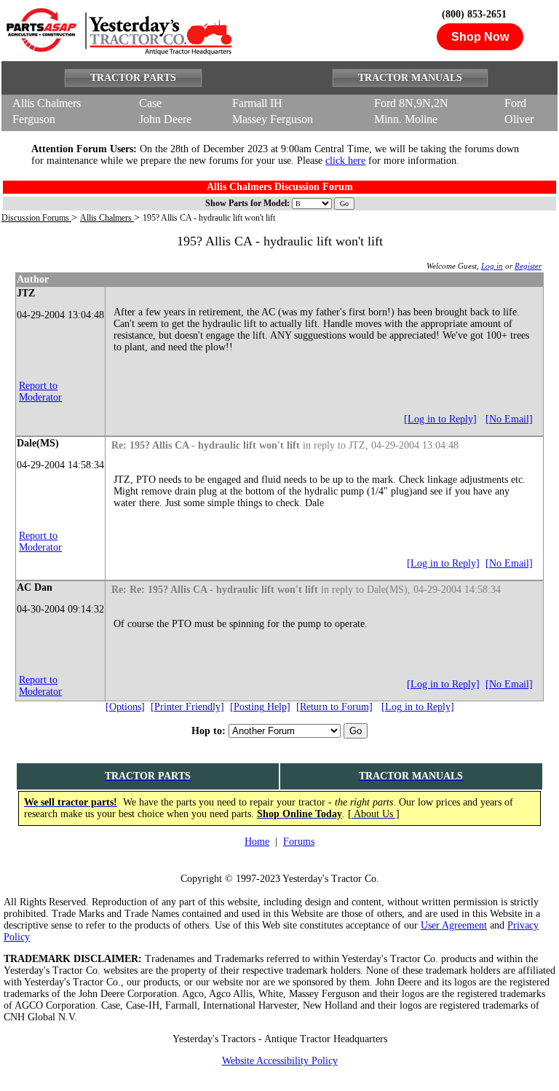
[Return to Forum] (334, 706)
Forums (298, 841)
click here (345, 160)
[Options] (125, 706)
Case (150, 103)
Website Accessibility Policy (280, 1060)
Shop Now (480, 37)
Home (257, 841)
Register (528, 265)
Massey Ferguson (272, 119)
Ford (515, 103)
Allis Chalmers (46, 103)
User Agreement (454, 925)
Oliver (519, 119)
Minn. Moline (405, 119)
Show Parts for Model (246, 203)
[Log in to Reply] (440, 419)
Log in (492, 265)
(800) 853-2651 (474, 14)
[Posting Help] (260, 706)
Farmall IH (257, 103)
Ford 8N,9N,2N (411, 103)
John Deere (165, 119)
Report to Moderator (40, 391)
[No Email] (509, 419)
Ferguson (33, 119)
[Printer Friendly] (187, 706)
